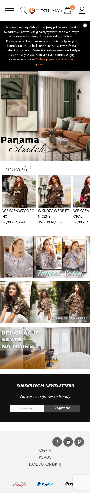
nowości (17, 169)
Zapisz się (62, 408)
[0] (70, 14)
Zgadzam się (41, 64)
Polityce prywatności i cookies (54, 59)
